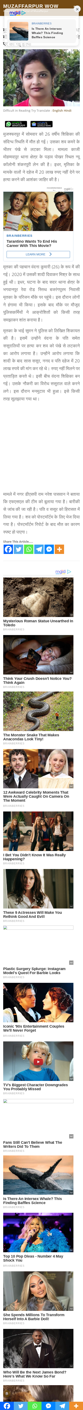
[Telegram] (39, 549)
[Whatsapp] (28, 549)
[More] (59, 549)
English (58, 110)
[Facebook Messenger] (49, 549)
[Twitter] (18, 549)
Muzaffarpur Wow (31, 6)
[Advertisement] (41, 447)
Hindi (68, 110)
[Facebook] (8, 549)
